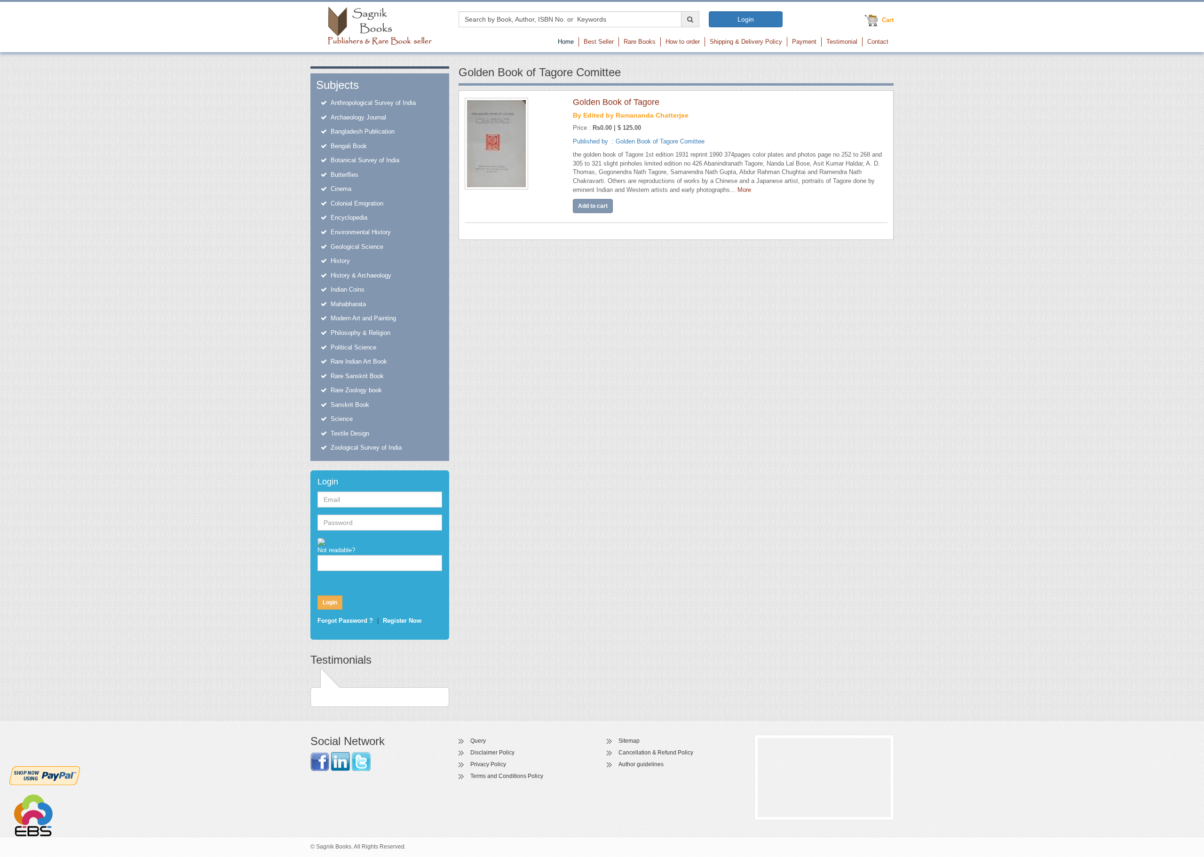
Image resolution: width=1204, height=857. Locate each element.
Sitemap (629, 741)
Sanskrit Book (350, 404)
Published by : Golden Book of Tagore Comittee (639, 141)
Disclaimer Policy (492, 752)
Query (478, 741)
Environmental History (361, 232)
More (744, 189)
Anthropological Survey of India (373, 102)
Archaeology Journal (358, 117)
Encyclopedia (349, 217)
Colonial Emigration (357, 203)
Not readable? (336, 550)
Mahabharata (348, 304)
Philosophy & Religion (360, 332)
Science (342, 418)
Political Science (353, 347)
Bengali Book (349, 146)
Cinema (341, 188)
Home (566, 41)
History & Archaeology (361, 275)
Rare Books (640, 41)
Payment (804, 41)
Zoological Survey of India (366, 447)
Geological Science (357, 246)
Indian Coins (347, 289)
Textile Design (350, 433)
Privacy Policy (488, 764)
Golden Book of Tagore (616, 102)
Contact (877, 41)
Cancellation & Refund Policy (655, 752)
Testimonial (841, 41)
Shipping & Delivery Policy (746, 41)
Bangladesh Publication (363, 131)
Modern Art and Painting (363, 318)
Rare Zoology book (356, 390)
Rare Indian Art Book (359, 361)
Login (745, 19)
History (340, 260)
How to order (682, 41)
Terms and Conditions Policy (506, 776)
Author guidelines (641, 764)
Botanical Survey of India (365, 160)
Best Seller (599, 41)
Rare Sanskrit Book (357, 376)
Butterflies (344, 174)
